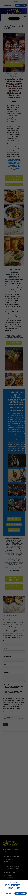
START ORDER (20, 893)
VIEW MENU (7, 893)
